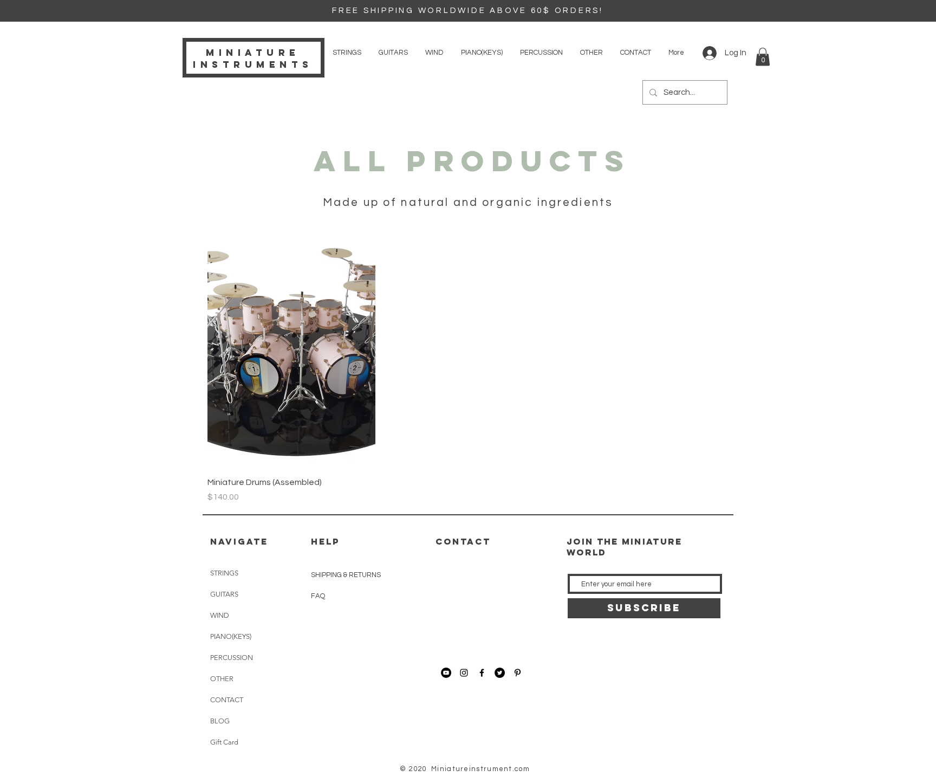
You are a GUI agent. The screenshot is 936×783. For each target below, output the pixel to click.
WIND (219, 615)
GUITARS (224, 594)
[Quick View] (291, 355)
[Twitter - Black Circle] (500, 673)
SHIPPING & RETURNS (346, 575)
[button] (762, 57)
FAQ (318, 596)
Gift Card (224, 742)
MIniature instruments (253, 58)
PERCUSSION (231, 657)
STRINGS (224, 573)
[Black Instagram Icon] (464, 673)
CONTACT (226, 700)
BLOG (220, 721)
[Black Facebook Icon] (482, 673)
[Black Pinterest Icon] (517, 673)
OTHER (221, 679)
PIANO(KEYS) (230, 636)
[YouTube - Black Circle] (446, 673)
